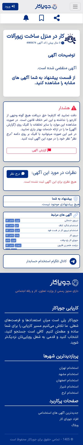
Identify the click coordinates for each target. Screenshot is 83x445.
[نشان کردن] (41, 18)
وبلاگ (74, 425)
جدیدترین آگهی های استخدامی (58, 413)
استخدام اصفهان (67, 380)
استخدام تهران (68, 368)
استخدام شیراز (69, 386)
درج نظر (15, 174)
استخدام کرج (70, 393)
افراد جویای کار (68, 419)
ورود (8, 6)
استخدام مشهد (68, 374)
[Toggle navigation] (75, 6)
